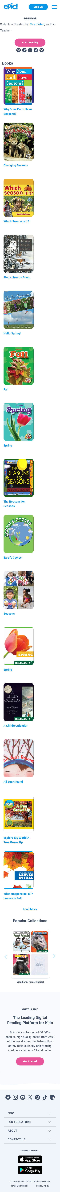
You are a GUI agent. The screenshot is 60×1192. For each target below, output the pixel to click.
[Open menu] (54, 7)
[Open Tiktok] (44, 1097)
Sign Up (38, 7)
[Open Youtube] (22, 1097)
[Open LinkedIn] (52, 1097)
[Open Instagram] (15, 1097)
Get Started (30, 1061)
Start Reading (30, 42)
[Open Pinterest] (37, 1097)
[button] (30, 953)
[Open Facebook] (8, 1097)
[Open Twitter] (30, 1097)
